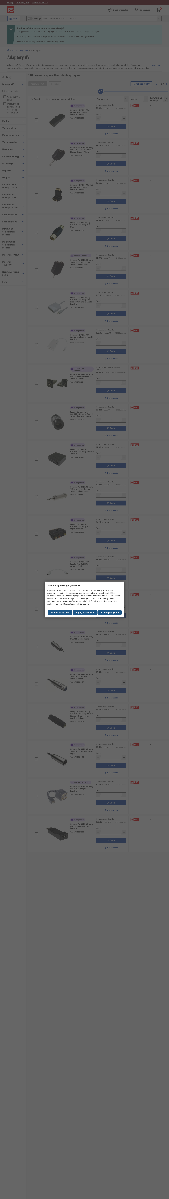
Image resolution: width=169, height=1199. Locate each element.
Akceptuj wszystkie (109, 612)
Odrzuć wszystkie (60, 612)
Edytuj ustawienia (85, 612)
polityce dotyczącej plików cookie (74, 604)
